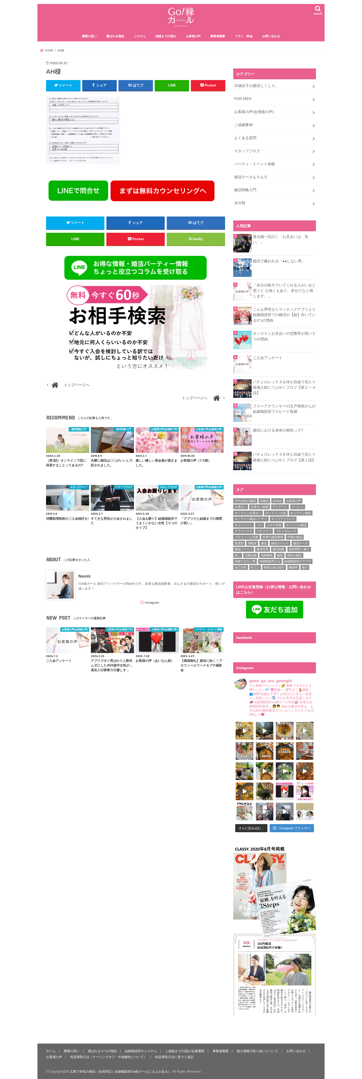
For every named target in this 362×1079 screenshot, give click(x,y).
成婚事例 (267, 555)
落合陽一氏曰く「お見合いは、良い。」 (280, 239)
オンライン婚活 (300, 513)
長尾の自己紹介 (274, 567)
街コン (255, 567)
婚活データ (300, 543)
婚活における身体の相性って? (278, 430)
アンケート (280, 507)
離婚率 (293, 567)
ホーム (51, 1051)
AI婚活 (264, 501)
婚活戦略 (278, 549)
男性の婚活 (294, 555)
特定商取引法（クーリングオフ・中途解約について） (108, 1057)
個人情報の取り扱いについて (257, 1051)
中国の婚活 (294, 537)
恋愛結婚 (251, 555)
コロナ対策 (274, 525)
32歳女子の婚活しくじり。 (256, 86)
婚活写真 (262, 549)
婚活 (264, 543)
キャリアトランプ (283, 519)
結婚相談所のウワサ (297, 561)
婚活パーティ (243, 549)
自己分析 (241, 567)
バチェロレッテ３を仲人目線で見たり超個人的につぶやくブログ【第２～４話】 (284, 387)
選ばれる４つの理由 (102, 1051)
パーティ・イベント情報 (254, 164)
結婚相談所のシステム (141, 1051)
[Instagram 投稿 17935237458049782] (285, 791)
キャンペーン (243, 525)
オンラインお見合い (248, 513)
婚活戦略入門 (245, 190)
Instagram (152, 602)
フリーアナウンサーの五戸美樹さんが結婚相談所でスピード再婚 (284, 409)
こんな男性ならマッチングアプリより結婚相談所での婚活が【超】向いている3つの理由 (284, 314)
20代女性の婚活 (245, 501)
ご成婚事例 (243, 125)
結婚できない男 (245, 561)
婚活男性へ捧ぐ (299, 549)
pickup (277, 501)
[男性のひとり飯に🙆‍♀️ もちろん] (305, 771)
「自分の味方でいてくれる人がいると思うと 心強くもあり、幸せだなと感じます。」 (284, 290)
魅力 (305, 567)
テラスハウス (243, 531)
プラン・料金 (244, 36)
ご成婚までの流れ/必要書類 (184, 1051)
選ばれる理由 (115, 36)
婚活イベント (280, 543)
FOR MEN (242, 99)
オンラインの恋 (275, 513)
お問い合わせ (271, 36)
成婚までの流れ (165, 36)
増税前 (252, 543)
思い (238, 555)
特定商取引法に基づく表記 (174, 1057)
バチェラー (264, 531)
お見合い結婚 (259, 507)
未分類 (239, 203)
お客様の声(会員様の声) (254, 112)
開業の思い (89, 36)
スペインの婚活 (296, 525)
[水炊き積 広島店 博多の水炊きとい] (265, 791)
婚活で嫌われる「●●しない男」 (279, 261)
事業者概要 (217, 36)
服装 (280, 555)
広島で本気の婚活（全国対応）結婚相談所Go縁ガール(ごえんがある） (120, 1071)
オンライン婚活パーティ (251, 519)
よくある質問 (245, 138)
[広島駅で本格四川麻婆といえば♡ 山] (285, 751)
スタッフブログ (247, 151)
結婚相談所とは (270, 561)
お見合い (241, 507)
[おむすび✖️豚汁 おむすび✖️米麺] (244, 791)
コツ (260, 525)
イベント (298, 507)
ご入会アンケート (267, 358)
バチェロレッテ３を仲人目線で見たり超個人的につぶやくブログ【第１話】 (284, 457)
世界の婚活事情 (273, 537)
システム (140, 36)
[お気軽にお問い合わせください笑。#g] (265, 811)
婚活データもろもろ (250, 177)
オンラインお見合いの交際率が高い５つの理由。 (284, 336)
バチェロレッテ (286, 531)
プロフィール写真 (246, 537)
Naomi (84, 576)
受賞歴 (239, 543)
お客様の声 (193, 36)
